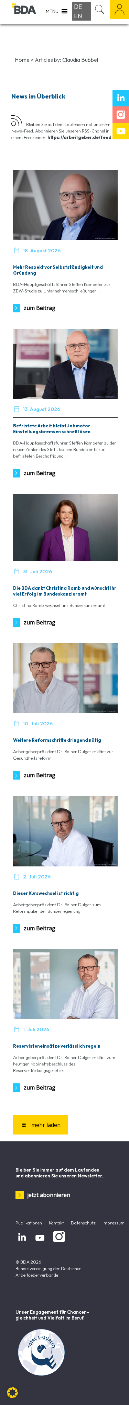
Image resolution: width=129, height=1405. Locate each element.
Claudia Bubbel (80, 59)
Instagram (57, 1242)
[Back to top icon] (115, 1391)
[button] (12, 1392)
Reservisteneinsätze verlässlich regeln (56, 1046)
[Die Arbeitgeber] (24, 12)
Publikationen (28, 1222)
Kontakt (56, 1222)
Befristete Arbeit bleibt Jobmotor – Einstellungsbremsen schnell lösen (53, 428)
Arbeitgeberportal (119, 9)
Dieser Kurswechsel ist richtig (46, 893)
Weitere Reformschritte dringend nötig (57, 740)
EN (78, 16)
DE (78, 7)
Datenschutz (83, 1222)
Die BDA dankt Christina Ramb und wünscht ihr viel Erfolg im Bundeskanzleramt (64, 591)
